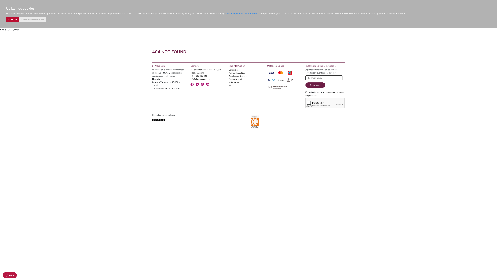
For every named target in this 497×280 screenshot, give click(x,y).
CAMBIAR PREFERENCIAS (32, 19)
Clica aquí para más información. (241, 13)
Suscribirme (315, 85)
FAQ (230, 85)
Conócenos (233, 70)
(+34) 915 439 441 (199, 76)
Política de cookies (237, 73)
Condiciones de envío (238, 76)
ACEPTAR (12, 19)
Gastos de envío (235, 79)
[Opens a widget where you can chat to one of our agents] (10, 275)
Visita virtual (234, 82)
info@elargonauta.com (200, 79)
